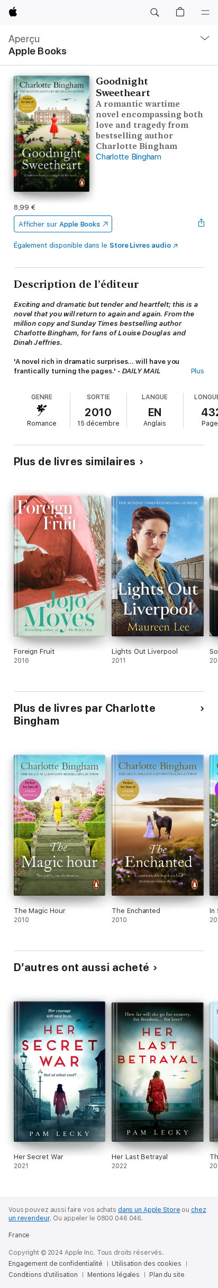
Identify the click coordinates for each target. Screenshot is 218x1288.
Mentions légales (113, 1274)
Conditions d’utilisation (43, 1274)
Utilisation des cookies (146, 1263)
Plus (198, 371)
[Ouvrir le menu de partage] (201, 224)
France (19, 1235)
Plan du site (167, 1274)
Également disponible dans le (92, 245)
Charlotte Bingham (128, 157)
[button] (154, 12)
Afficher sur (59, 224)
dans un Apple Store (149, 1210)
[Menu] (205, 12)
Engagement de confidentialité (55, 1263)
